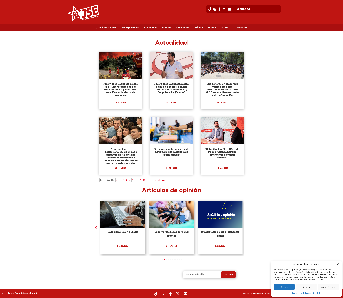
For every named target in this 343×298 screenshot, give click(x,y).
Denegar (306, 287)
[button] (337, 264)
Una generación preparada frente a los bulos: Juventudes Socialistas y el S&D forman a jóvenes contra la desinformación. (222, 89)
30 (148, 180)
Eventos (166, 28)
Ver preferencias (328, 287)
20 (144, 180)
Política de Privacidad (311, 293)
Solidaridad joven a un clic (123, 232)
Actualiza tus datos (219, 28)
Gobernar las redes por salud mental (171, 234)
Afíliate (243, 9)
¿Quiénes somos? (106, 28)
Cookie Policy (297, 293)
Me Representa (130, 28)
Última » (161, 180)
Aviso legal (247, 293)
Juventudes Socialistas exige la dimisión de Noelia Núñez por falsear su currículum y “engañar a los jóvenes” (171, 88)
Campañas (182, 28)
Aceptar (284, 287)
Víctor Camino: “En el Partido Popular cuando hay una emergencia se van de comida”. (222, 153)
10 (140, 180)
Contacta (241, 28)
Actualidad (150, 28)
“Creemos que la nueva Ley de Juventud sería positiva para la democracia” (171, 152)
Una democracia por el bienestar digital (220, 234)
